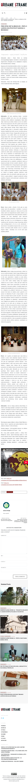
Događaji (3, 725)
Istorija (3, 636)
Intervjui (3, 727)
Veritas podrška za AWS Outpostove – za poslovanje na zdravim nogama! (11, 758)
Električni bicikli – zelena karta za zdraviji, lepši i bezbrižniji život (13, 755)
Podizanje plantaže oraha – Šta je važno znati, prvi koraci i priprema (14, 751)
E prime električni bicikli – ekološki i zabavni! (12, 761)
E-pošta (3, 561)
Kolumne (3, 734)
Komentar (3, 535)
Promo (2, 736)
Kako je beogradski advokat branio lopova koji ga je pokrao (11, 695)
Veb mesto (3, 567)
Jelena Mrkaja (4, 32)
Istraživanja (4, 732)
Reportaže (3, 608)
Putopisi (3, 738)
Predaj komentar (20, 576)
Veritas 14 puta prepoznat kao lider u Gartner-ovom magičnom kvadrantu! (13, 748)
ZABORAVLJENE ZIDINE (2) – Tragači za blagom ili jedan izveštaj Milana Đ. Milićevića (14, 611)
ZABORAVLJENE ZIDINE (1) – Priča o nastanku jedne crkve (13, 639)
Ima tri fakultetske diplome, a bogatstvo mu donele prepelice (13, 667)
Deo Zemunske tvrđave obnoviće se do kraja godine (6, 519)
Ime (2, 555)
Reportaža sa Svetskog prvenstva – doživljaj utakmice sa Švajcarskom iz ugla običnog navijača (20, 520)
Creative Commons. (10, 777)
